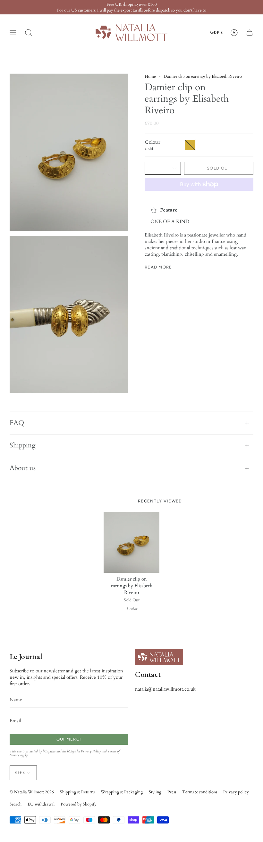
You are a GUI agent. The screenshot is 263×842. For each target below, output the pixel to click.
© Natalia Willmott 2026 (32, 792)
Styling (155, 792)
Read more (158, 267)
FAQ (17, 423)
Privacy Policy (91, 751)
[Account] (234, 32)
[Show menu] (13, 32)
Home (150, 76)
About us (23, 468)
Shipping (23, 445)
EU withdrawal (41, 804)
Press (171, 792)
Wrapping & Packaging (122, 792)
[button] (28, 32)
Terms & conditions (199, 792)
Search (15, 804)
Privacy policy (236, 792)
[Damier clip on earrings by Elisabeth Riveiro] (131, 542)
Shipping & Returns (77, 792)
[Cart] (249, 32)
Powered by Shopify (79, 804)
